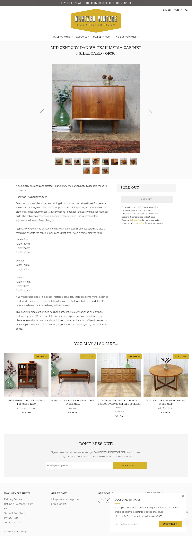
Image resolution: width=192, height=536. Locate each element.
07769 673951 (58, 503)
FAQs (7, 508)
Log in (167, 10)
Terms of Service (13, 522)
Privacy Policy (11, 517)
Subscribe (128, 465)
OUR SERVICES (101, 37)
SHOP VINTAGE (61, 37)
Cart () (177, 10)
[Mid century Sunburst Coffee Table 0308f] (166, 375)
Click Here (140, 223)
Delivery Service (13, 499)
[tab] (59, 161)
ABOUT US (81, 37)
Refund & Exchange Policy (18, 503)
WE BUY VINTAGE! (126, 37)
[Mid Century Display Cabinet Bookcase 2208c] (26, 375)
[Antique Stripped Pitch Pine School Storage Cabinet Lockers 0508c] (119, 375)
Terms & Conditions (14, 513)
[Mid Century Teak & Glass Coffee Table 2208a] (73, 375)
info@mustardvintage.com (65, 499)
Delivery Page (136, 220)
